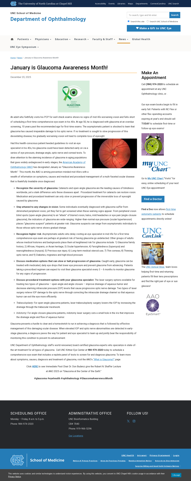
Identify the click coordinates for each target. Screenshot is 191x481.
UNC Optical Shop (155, 267)
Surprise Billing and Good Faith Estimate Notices (157, 466)
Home (12, 39)
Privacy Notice (14, 476)
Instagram (134, 421)
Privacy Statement (160, 455)
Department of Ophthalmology (48, 19)
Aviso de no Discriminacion (167, 461)
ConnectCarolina (157, 3)
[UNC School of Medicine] (37, 460)
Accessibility (100, 3)
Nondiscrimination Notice (140, 461)
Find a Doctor (153, 199)
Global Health (141, 39)
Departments (142, 3)
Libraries (121, 3)
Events (112, 3)
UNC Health (127, 455)
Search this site (137, 21)
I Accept (176, 475)
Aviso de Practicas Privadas (113, 461)
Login (176, 455)
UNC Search (173, 3)
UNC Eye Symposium (23, 47)
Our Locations (76, 435)
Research (80, 39)
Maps (130, 3)
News (123, 39)
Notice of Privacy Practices (85, 461)
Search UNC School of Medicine (163, 21)
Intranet (142, 455)
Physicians (42, 39)
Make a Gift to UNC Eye (155, 28)
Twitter (128, 421)
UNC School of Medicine (25, 13)
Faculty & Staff (103, 39)
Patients (23, 39)
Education (62, 39)
